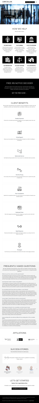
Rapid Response (19, 231)
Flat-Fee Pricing (19, 174)
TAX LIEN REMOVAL (31, 65)
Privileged (19, 249)
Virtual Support (19, 137)
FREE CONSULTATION (30, 2)
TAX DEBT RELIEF (8, 45)
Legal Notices (31, 400)
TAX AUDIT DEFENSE (19, 65)
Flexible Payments (19, 118)
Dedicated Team (19, 212)
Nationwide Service (19, 156)
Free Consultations (19, 193)
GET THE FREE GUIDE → (19, 93)
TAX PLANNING (19, 45)
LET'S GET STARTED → (9, 16)
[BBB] (19, 339)
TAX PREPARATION (7, 65)
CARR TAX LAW (7, 1)
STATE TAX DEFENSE (31, 45)
